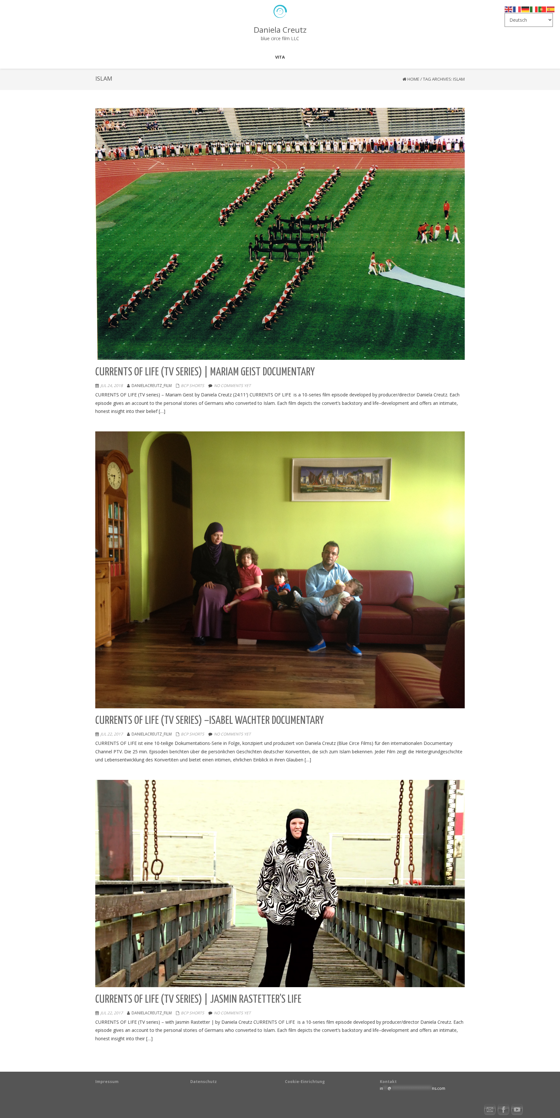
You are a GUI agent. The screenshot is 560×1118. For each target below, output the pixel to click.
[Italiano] (534, 9)
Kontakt (388, 1081)
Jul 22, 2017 (111, 734)
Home (413, 79)
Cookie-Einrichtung (305, 1081)
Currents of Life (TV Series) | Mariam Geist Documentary (205, 372)
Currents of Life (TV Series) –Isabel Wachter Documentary (209, 720)
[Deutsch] (525, 9)
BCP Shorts (192, 385)
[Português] (542, 9)
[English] (509, 9)
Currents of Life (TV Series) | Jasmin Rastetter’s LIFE (198, 999)
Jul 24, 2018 (111, 385)
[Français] (517, 9)
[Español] (551, 9)
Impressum (107, 1081)
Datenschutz (203, 1081)
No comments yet (232, 385)
